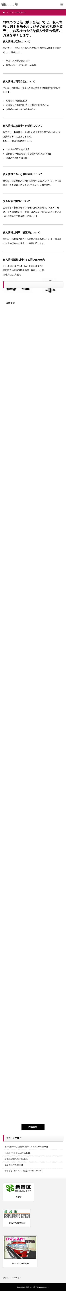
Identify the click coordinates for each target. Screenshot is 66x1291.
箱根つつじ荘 (30, 1287)
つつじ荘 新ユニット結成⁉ (16, 1171)
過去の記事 (33, 1127)
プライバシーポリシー (12, 1278)
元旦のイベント (11, 1153)
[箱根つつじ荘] (9, 4)
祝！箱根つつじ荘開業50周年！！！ (19, 1147)
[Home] (4, 12)
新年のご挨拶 (10, 1159)
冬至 (6, 1165)
